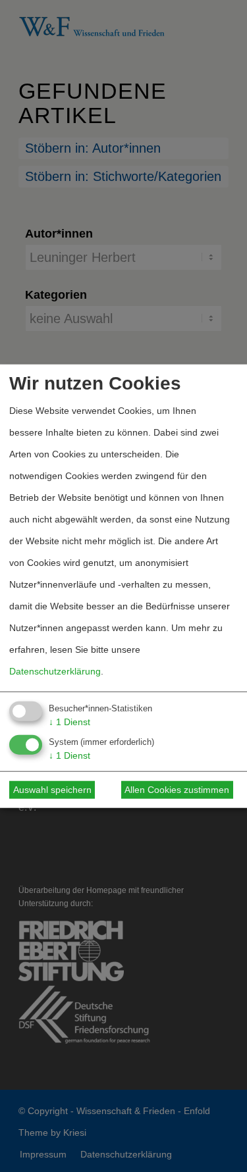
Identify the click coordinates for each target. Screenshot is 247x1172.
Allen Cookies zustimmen (176, 789)
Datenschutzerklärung (55, 671)
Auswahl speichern (52, 789)
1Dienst (69, 722)
